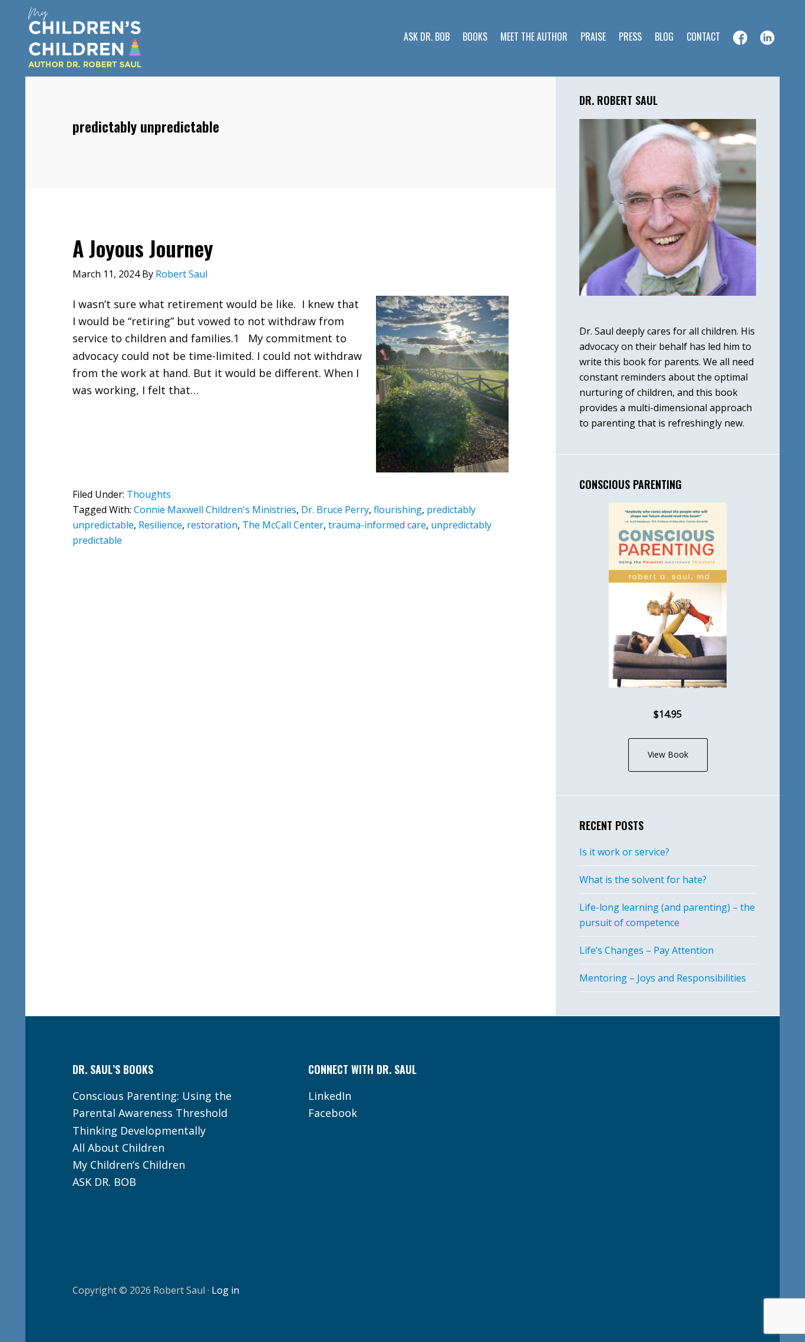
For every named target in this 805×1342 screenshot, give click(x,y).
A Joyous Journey (142, 247)
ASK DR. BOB (104, 1182)
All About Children (118, 1148)
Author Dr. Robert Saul (119, 38)
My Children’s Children (128, 1165)
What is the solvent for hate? (643, 879)
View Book (668, 754)
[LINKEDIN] (767, 37)
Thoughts (149, 494)
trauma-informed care (377, 524)
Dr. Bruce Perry (335, 509)
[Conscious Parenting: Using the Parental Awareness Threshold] (668, 595)
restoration (212, 524)
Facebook (332, 1113)
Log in (225, 1290)
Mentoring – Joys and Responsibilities (662, 977)
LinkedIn (329, 1096)
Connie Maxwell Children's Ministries (215, 509)
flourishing (398, 509)
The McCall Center (283, 524)
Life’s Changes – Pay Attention (646, 950)
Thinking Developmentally (139, 1130)
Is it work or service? (624, 851)
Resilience (160, 524)
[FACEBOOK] (740, 37)
